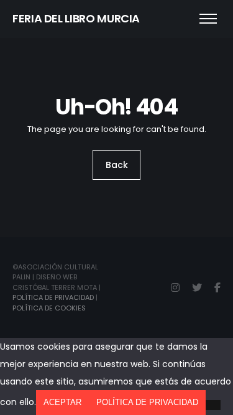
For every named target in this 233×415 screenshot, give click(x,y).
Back (117, 165)
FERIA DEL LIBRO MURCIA (76, 18)
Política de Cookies (49, 308)
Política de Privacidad (53, 297)
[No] (213, 405)
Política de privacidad (147, 402)
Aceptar (62, 402)
